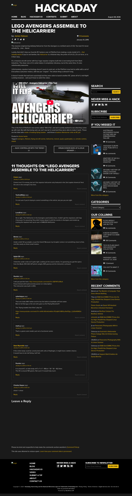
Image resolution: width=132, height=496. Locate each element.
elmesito (94, 317)
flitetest (27, 139)
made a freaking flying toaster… (35, 132)
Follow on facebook (92, 104)
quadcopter (68, 139)
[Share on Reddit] (21, 39)
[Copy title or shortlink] (24, 39)
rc (74, 139)
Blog (23, 17)
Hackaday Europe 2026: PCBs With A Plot (110, 148)
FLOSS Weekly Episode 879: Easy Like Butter (110, 222)
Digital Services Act (104, 486)
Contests (51, 17)
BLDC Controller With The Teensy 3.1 (28, 149)
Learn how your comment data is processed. (56, 451)
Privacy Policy (83, 486)
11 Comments (84, 36)
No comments (110, 154)
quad (62, 139)
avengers (20, 139)
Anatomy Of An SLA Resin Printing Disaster (111, 160)
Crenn (16, 177)
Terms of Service (93, 486)
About (74, 17)
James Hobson (21, 36)
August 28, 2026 (114, 17)
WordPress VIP (70, 490)
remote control (81, 139)
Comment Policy (73, 447)
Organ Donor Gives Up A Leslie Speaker (71, 149)
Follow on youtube (99, 104)
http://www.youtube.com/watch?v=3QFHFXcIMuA (46, 282)
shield (13, 141)
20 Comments (110, 192)
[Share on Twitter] (15, 39)
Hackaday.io (36, 17)
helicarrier (49, 139)
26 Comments (110, 177)
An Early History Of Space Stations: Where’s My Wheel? (111, 172)
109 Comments (110, 241)
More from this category (99, 195)
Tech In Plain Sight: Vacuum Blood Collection (111, 247)
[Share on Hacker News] (18, 39)
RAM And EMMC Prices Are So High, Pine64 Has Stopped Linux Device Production (105, 299)
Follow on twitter (96, 104)
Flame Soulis (95, 305)
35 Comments (110, 253)
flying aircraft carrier (38, 139)
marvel (56, 139)
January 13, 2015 (83, 40)
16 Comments (110, 166)
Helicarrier (44, 54)
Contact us (106, 104)
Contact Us (36, 481)
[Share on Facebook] (12, 39)
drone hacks (23, 136)
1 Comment (109, 263)
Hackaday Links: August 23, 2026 (110, 259)
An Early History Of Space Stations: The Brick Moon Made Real (111, 185)
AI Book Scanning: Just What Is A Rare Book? (111, 235)
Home (14, 17)
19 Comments (110, 142)
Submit (63, 17)
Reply (15, 189)
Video (33, 472)
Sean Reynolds (19, 346)
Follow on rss (102, 104)
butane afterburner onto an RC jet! (68, 132)
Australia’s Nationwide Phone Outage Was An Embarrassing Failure (111, 134)
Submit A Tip (36, 475)
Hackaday (66, 8)
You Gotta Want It (111, 267)
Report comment (82, 189)
